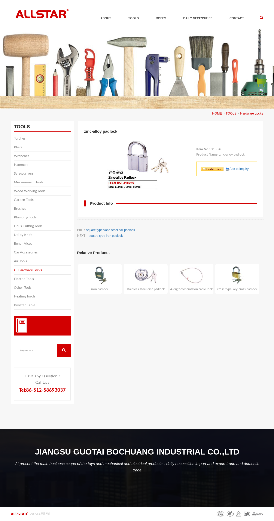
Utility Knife (23, 235)
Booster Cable (24, 305)
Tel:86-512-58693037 (42, 390)
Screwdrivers (24, 173)
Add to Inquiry (239, 169)
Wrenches (21, 156)
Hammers (21, 164)
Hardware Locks (251, 113)
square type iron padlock (106, 235)
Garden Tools (24, 200)
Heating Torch (24, 296)
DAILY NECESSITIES (197, 18)
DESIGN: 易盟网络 (40, 513)
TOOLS (133, 18)
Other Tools (22, 287)
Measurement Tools (28, 182)
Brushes (20, 208)
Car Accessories (26, 252)
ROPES (161, 18)
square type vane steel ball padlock (110, 230)
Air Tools (20, 261)
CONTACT (236, 18)
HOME (217, 113)
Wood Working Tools (29, 191)
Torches (19, 138)
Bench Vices (23, 243)
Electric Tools (24, 279)
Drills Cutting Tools (28, 226)
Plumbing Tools (25, 217)
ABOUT (105, 18)
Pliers (18, 147)
